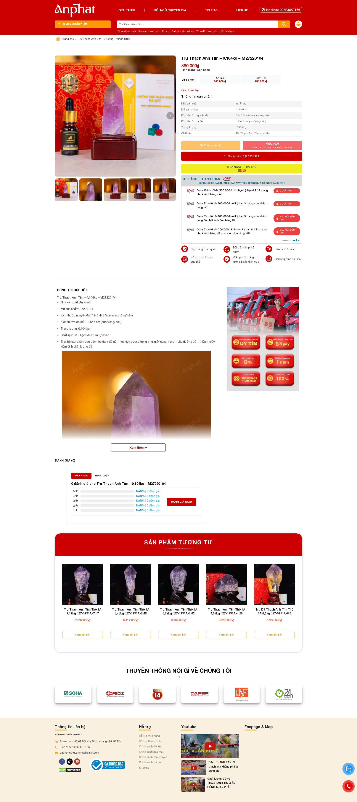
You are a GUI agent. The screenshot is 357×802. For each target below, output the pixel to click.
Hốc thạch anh (227, 31)
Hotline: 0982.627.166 (283, 10)
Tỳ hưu (165, 31)
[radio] (219, 79)
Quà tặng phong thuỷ (183, 31)
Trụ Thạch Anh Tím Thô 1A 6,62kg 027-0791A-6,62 (178, 611)
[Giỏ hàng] (298, 24)
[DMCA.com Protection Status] (69, 769)
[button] (170, 115)
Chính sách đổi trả (150, 746)
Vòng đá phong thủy (206, 31)
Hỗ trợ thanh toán (150, 741)
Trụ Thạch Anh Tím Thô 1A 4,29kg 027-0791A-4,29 (226, 611)
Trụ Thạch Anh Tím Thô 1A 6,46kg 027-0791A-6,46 (130, 611)
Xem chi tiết (82, 634)
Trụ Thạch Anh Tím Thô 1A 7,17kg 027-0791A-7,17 (82, 611)
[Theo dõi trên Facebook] (62, 761)
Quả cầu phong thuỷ (148, 31)
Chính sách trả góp (151, 762)
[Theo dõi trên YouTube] (77, 761)
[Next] (302, 605)
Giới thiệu (126, 10)
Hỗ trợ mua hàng (149, 735)
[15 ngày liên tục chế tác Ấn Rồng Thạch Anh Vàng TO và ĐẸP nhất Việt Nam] (210, 746)
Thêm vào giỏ (212, 145)
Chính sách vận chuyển (153, 757)
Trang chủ (67, 38)
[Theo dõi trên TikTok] (70, 761)
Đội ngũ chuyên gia (170, 10)
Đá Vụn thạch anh (127, 31)
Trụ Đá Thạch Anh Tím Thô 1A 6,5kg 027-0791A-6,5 (274, 611)
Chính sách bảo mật (151, 751)
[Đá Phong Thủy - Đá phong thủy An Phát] (75, 10)
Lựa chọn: (188, 79)
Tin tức (211, 10)
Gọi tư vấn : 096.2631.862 (243, 156)
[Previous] (55, 605)
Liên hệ (242, 10)
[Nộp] (284, 24)
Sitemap (144, 767)
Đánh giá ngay (182, 501)
